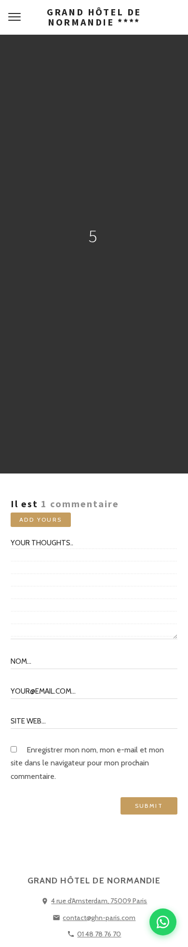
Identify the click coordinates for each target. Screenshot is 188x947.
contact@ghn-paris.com (99, 917)
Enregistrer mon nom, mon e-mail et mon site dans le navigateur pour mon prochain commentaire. (87, 762)
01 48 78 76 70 (99, 934)
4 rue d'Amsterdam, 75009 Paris (99, 900)
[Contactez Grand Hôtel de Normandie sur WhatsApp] (162, 921)
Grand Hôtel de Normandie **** (94, 17)
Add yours (40, 519)
